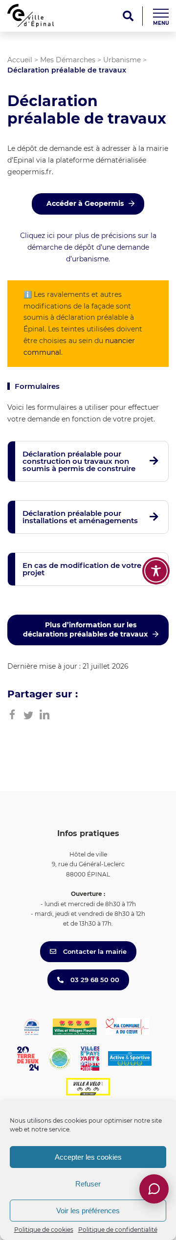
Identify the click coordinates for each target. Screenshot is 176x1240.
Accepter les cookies (88, 1157)
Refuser (88, 1184)
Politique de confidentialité (117, 1229)
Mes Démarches (67, 59)
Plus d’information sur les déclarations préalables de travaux (85, 629)
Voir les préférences (88, 1210)
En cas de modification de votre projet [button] (81, 569)
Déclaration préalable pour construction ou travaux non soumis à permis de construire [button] (78, 461)
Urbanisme (122, 59)
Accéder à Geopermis (85, 203)
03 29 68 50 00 (93, 980)
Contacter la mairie (94, 951)
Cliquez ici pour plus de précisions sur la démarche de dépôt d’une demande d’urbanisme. (88, 247)
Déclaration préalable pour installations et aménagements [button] (80, 517)
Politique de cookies (43, 1229)
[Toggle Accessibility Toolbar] (156, 571)
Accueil (19, 59)
